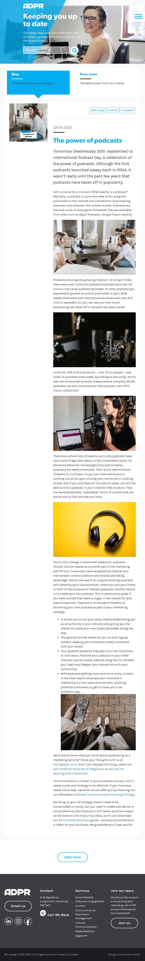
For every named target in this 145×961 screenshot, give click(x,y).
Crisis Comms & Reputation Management (85, 914)
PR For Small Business (74, 820)
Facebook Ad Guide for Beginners (81, 769)
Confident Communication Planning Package (104, 794)
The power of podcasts (87, 141)
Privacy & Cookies (68, 954)
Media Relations (85, 931)
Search (75, 50)
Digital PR (81, 935)
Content (80, 905)
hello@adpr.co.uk (65, 764)
